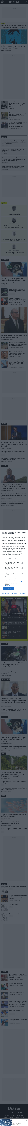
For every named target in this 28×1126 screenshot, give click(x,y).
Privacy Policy (22, 593)
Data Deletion (5, 593)
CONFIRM (8, 588)
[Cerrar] (26, 1120)
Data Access (14, 593)
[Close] (25, 532)
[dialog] (14, 563)
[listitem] (14, 559)
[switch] (22, 563)
